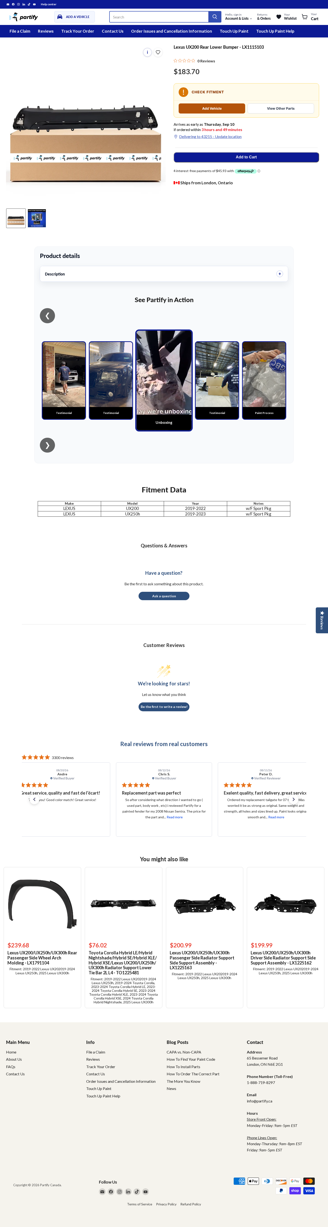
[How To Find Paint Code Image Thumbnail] (36, 218)
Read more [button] (73, 817)
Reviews (46, 31)
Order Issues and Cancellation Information (171, 31)
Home (11, 1052)
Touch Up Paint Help (275, 31)
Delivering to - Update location (210, 136)
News (171, 1088)
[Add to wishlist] (158, 52)
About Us (14, 1059)
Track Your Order (77, 31)
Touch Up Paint (234, 31)
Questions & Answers (164, 545)
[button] (34, 799)
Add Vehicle (212, 108)
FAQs (10, 1066)
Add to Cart (246, 157)
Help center (48, 4)
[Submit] (214, 17)
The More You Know (183, 1081)
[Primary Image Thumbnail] (15, 218)
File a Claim (20, 31)
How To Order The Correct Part (193, 1073)
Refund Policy (190, 1204)
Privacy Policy (166, 1204)
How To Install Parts (183, 1066)
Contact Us (112, 31)
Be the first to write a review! (164, 707)
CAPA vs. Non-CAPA (184, 1052)
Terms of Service (139, 1204)
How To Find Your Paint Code (191, 1059)
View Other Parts (281, 108)
